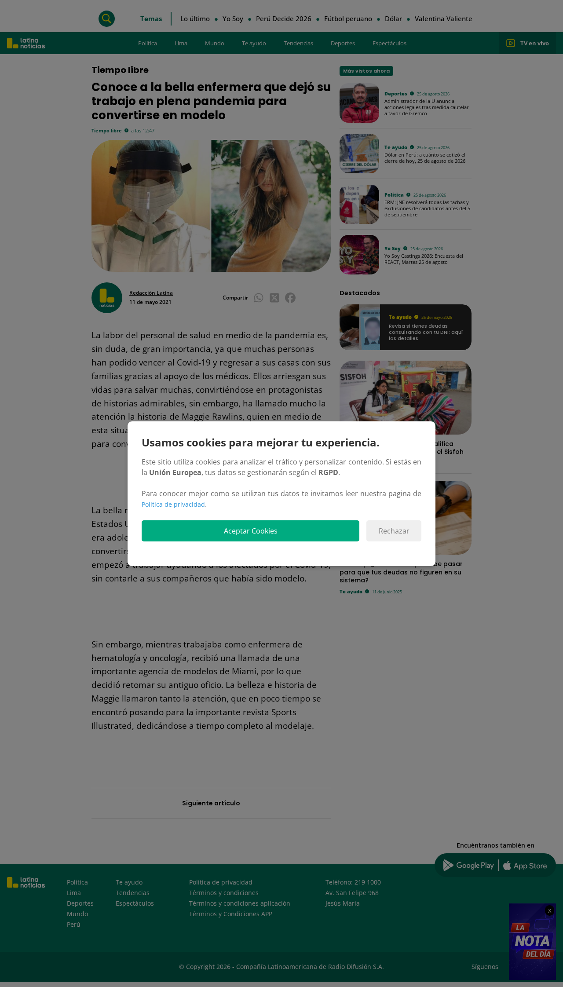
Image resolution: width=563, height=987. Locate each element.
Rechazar (394, 531)
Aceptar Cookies (251, 531)
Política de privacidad (173, 504)
